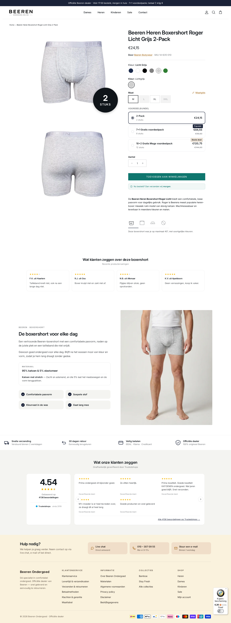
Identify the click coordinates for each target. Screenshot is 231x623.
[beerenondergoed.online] (21, 12)
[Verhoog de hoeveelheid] (143, 163)
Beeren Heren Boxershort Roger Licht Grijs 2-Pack (37, 25)
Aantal (131, 157)
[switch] (220, 611)
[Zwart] (144, 70)
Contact (142, 12)
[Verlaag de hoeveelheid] (131, 163)
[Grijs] (151, 70)
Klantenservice (69, 576)
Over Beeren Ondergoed (113, 576)
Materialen (105, 581)
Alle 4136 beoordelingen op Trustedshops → (179, 519)
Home (11, 25)
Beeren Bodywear (143, 55)
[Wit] (137, 70)
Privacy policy (107, 591)
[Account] (206, 12)
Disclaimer (105, 597)
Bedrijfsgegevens (109, 602)
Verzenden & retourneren (75, 586)
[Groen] (165, 70)
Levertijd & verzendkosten (75, 581)
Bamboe (143, 576)
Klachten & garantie (72, 597)
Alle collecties (146, 586)
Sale (129, 12)
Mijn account (184, 597)
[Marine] (131, 70)
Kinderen (116, 12)
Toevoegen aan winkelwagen (166, 176)
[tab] (131, 223)
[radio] (166, 118)
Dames (87, 12)
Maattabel (67, 602)
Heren (101, 12)
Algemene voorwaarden (112, 586)
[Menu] (226, 589)
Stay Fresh (144, 581)
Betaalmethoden (70, 591)
